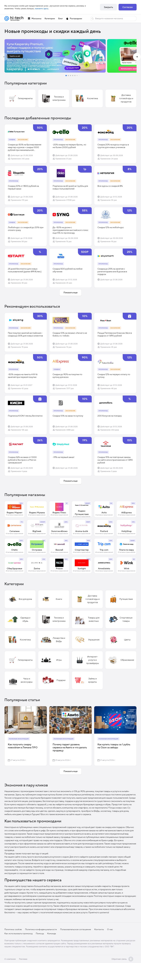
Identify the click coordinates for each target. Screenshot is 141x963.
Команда (51, 933)
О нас (110, 929)
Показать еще (70, 292)
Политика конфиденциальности (41, 929)
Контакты (99, 929)
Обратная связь (119, 959)
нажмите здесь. (42, 8)
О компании (10, 959)
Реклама (23, 959)
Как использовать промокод (18, 933)
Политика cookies (13, 929)
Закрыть (108, 7)
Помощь (40, 933)
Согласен (127, 7)
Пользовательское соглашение (75, 929)
